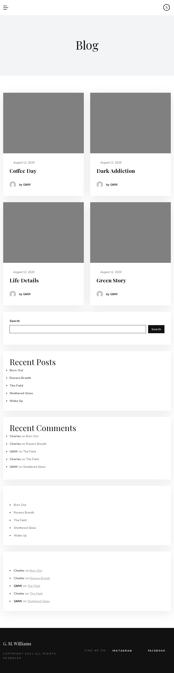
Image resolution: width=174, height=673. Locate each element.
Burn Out (16, 370)
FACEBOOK (157, 650)
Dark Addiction (116, 170)
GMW (14, 451)
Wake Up (16, 401)
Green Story (111, 280)
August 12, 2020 (24, 162)
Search (15, 321)
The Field (16, 385)
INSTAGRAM (122, 650)
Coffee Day (23, 170)
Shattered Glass (21, 393)
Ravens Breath (20, 378)
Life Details (24, 280)
